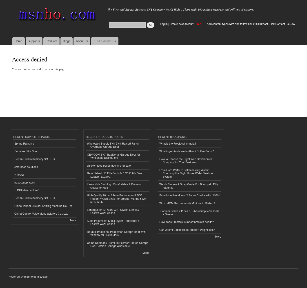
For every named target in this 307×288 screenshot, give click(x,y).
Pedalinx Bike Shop (26, 151)
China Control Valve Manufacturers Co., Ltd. (41, 213)
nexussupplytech (24, 182)
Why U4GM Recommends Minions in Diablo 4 (187, 203)
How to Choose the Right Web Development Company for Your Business (186, 160)
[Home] (56, 15)
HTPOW (19, 174)
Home (18, 41)
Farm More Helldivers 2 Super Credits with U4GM (189, 195)
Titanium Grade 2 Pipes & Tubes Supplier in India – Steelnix (189, 212)
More (73, 220)
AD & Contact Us (104, 41)
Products (51, 41)
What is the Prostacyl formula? (177, 143)
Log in (164, 24)
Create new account (182, 24)
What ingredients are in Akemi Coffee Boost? (186, 151)
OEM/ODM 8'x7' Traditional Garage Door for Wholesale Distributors (113, 155)
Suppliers (34, 41)
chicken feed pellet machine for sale (109, 165)
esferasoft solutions (26, 167)
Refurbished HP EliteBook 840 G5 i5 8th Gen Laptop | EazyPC (114, 174)
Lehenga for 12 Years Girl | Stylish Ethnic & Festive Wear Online (113, 211)
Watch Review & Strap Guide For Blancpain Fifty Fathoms (188, 185)
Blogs (66, 41)
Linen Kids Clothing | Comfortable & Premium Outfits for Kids (114, 185)
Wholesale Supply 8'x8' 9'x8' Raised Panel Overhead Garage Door (113, 144)
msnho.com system (36, 276)
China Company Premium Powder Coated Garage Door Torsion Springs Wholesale (117, 244)
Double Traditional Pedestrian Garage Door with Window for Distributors (116, 233)
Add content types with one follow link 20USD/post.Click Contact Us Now (251, 24)
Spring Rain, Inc (24, 143)
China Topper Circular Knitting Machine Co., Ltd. (43, 206)
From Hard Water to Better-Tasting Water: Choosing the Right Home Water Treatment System (187, 173)
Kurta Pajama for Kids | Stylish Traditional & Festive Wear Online (113, 222)
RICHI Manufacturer (26, 190)
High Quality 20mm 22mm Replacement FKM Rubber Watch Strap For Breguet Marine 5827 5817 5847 (116, 198)
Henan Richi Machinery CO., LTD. (35, 159)
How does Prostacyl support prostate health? (186, 222)
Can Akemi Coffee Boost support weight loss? (187, 229)
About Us (82, 41)
